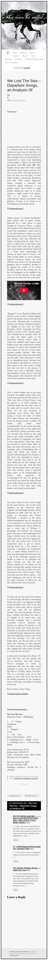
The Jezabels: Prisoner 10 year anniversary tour (25, 869)
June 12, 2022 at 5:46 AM (33, 868)
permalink (26, 68)
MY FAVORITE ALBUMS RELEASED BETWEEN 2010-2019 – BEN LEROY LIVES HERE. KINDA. (25, 819)
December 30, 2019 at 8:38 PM (32, 816)
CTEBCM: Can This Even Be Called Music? (24, 25)
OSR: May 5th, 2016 (32, 795)
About (33, 56)
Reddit (32, 53)
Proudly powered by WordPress (19, 951)
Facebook (16, 56)
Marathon (8, 59)
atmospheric (18, 778)
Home (15, 53)
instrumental (27, 778)
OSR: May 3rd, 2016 (15, 795)
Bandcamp (23, 53)
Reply (16, 840)
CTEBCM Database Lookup (34, 59)
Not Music (18, 59)
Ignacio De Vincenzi (19, 100)
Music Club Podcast (11, 62)
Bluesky (25, 56)
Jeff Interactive (14, 955)
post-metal (34, 778)
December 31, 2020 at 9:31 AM (32, 847)
